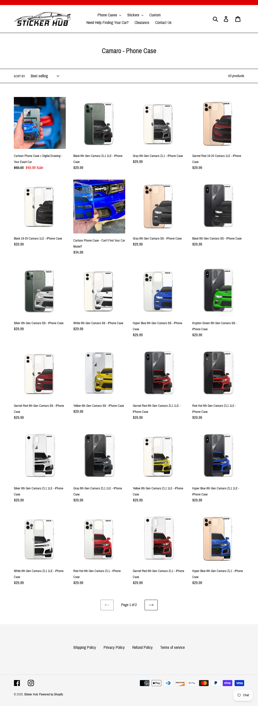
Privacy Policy (114, 647)
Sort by (19, 76)
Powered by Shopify (51, 694)
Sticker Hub (31, 694)
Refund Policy (142, 647)
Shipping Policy (84, 647)
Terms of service (172, 647)
